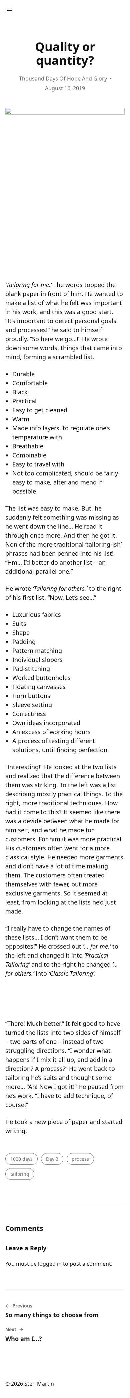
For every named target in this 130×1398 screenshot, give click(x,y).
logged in (50, 1263)
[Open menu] (9, 9)
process (80, 1159)
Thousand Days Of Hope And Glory (63, 78)
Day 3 (52, 1159)
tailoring (19, 1174)
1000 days (21, 1159)
